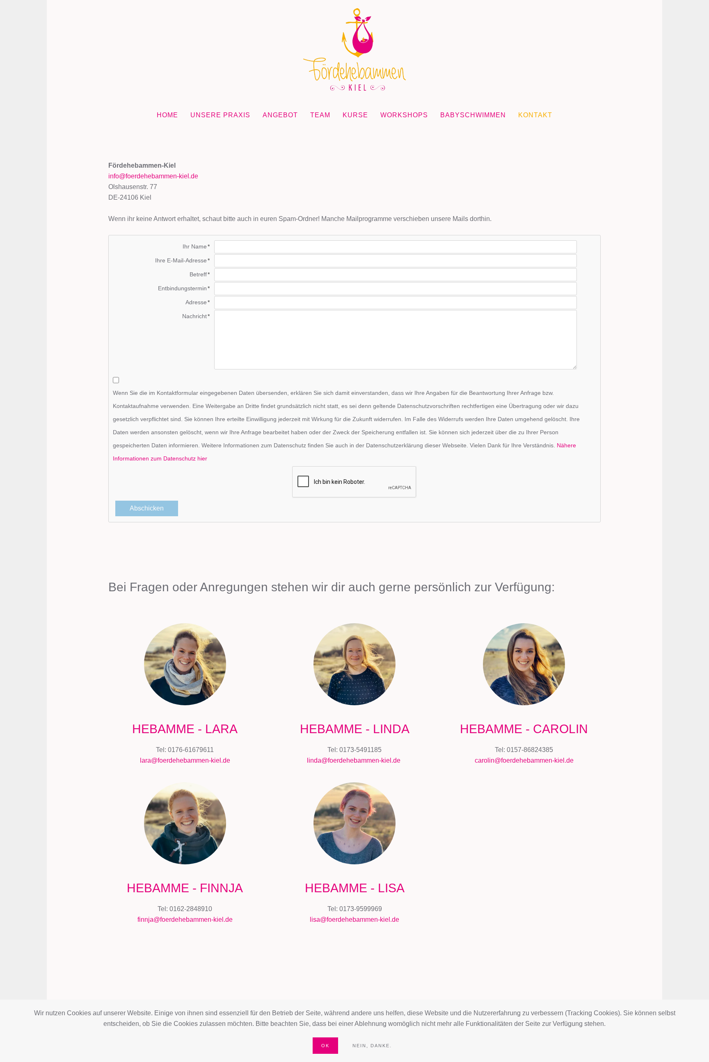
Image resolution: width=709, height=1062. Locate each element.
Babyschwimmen (473, 115)
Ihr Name (195, 246)
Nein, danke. (372, 1045)
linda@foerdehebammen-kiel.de (353, 760)
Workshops (404, 115)
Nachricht (194, 316)
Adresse (196, 302)
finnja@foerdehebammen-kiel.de (185, 919)
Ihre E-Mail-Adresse (181, 260)
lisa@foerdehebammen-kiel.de (354, 919)
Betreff (198, 274)
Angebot (280, 115)
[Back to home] (354, 49)
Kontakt (535, 115)
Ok (325, 1045)
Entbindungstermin (182, 288)
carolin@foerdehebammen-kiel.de (524, 760)
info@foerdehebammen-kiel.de (153, 176)
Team (320, 115)
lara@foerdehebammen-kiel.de (185, 760)
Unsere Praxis (220, 115)
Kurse (355, 115)
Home (167, 115)
